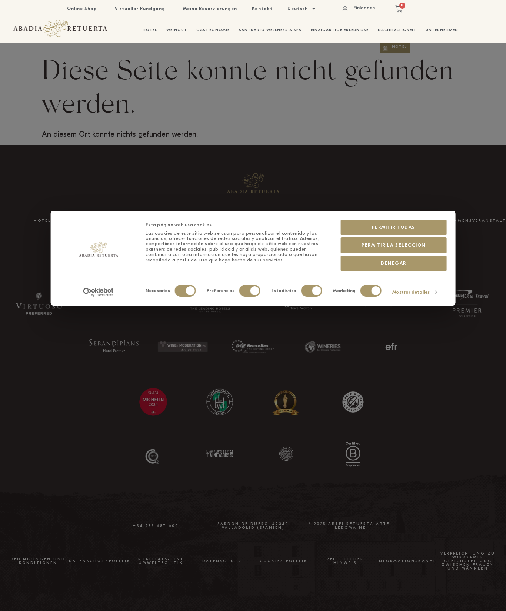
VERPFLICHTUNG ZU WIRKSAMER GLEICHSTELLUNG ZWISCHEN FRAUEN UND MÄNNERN (467, 561)
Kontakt (262, 8)
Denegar (393, 263)
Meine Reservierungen (210, 8)
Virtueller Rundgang (140, 8)
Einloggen (364, 7)
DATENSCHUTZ (222, 561)
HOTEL (42, 220)
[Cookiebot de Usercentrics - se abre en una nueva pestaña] (98, 292)
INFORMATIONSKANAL (406, 561)
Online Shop (82, 8)
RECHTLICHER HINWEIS (345, 561)
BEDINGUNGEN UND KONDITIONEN (38, 561)
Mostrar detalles (411, 292)
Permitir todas (393, 227)
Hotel (399, 46)
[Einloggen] (345, 8)
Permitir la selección (394, 245)
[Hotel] (385, 48)
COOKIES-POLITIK (284, 561)
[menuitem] (301, 8)
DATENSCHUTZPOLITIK (100, 561)
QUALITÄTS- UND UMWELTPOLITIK (160, 561)
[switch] (249, 291)
